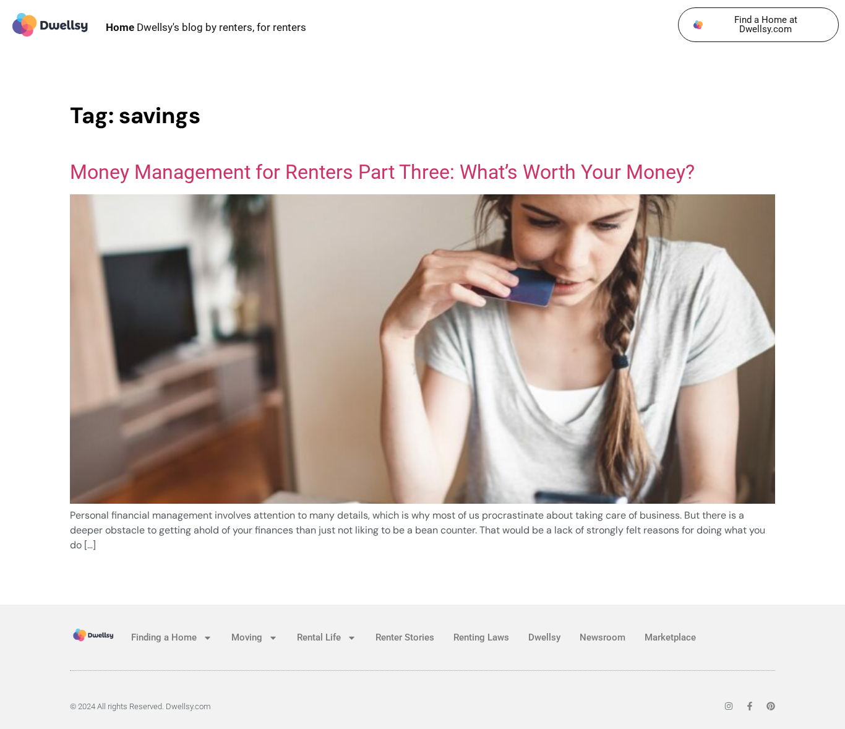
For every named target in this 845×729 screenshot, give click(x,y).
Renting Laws (481, 637)
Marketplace (670, 637)
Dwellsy (544, 637)
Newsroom (602, 637)
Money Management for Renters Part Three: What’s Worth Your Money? (382, 172)
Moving (246, 637)
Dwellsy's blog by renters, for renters (206, 27)
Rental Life (319, 637)
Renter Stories (404, 637)
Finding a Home (164, 637)
